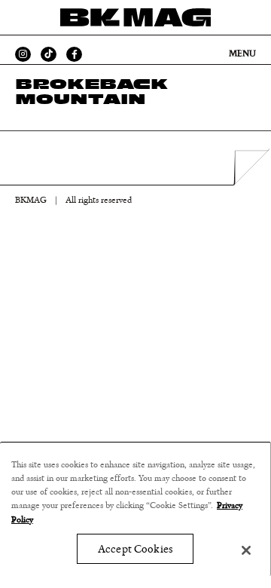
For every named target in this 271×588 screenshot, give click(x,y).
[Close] (246, 550)
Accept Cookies (135, 549)
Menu (242, 53)
